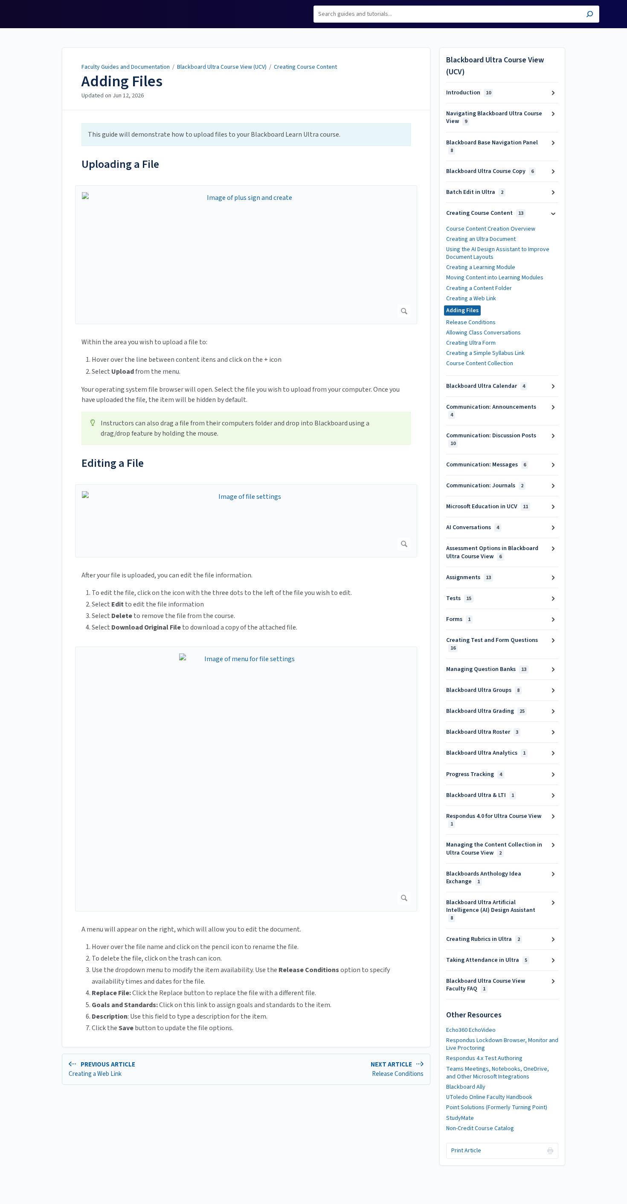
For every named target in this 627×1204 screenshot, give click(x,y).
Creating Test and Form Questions (492, 644)
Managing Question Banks (486, 669)
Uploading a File (120, 164)
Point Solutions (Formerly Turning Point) (496, 1107)
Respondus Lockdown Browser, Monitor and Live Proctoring (502, 1044)
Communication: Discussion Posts (491, 439)
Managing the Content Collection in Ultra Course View (494, 849)
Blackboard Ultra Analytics (485, 753)
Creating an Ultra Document (481, 239)
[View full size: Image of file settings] (246, 521)
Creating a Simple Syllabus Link (485, 353)
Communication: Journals (484, 485)
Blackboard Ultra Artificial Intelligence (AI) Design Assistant (490, 910)
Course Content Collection (479, 363)
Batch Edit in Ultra (474, 192)
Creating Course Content (305, 67)
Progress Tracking (474, 774)
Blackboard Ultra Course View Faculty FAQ (485, 985)
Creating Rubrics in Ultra (483, 939)
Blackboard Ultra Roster (482, 732)
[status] (246, 134)
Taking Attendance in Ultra (486, 960)
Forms (458, 619)
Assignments (468, 577)
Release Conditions (471, 322)
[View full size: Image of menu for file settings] (246, 779)
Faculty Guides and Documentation (125, 67)
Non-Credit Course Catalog (480, 1128)
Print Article (466, 1150)
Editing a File (112, 463)
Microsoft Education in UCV (487, 506)
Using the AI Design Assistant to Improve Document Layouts (497, 253)
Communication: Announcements (491, 411)
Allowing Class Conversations (483, 332)
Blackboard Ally (465, 1087)
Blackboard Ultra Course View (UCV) (222, 67)
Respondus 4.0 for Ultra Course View (493, 820)
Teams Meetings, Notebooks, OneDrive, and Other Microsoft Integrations (497, 1073)
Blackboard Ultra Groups (483, 690)
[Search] (589, 15)
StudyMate (460, 1118)
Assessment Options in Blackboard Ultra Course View (492, 552)
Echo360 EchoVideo (471, 1030)
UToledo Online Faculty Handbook (489, 1097)
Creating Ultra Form (471, 343)
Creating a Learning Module (480, 267)
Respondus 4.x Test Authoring (484, 1058)
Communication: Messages (486, 464)
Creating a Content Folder (479, 288)
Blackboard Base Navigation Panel (492, 146)
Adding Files (122, 81)
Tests (458, 598)
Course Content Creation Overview (490, 229)
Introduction (468, 92)
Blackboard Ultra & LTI (480, 795)
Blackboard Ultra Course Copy (490, 171)
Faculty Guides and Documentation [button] (56, 10)
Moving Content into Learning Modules (494, 277)
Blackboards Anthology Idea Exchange (483, 878)
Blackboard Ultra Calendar (485, 386)
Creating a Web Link (471, 298)
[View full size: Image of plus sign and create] (246, 254)
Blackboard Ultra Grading (485, 711)
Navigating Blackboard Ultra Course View (494, 117)
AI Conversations (472, 527)
